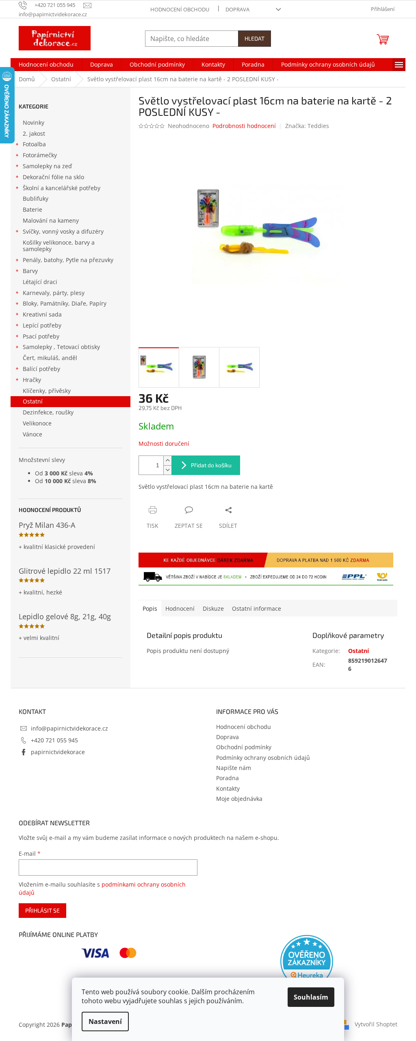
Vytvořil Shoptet (376, 1024)
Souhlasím (311, 997)
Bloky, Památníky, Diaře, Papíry (64, 303)
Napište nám (233, 768)
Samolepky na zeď (47, 166)
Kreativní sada (42, 314)
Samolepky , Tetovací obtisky (61, 347)
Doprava (237, 9)
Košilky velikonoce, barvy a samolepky (59, 246)
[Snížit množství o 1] (167, 470)
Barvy (30, 271)
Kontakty (228, 788)
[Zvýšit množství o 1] (167, 460)
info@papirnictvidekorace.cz (69, 728)
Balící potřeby (41, 369)
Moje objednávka (239, 798)
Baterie (32, 209)
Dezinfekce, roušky (48, 412)
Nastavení (105, 1021)
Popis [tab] (150, 608)
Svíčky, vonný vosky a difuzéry (63, 231)
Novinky (33, 122)
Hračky (32, 380)
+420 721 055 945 (54, 740)
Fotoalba (34, 144)
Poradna (227, 778)
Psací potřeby (41, 336)
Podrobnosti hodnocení (244, 126)
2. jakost (34, 133)
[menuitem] (46, 64)
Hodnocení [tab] (180, 608)
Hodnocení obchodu (179, 9)
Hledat (254, 38)
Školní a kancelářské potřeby (61, 188)
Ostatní (33, 401)
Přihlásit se (42, 910)
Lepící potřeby (42, 325)
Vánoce (32, 434)
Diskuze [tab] (213, 608)
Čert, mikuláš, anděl (50, 358)
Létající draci (40, 282)
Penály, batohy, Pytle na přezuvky (68, 260)
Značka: (307, 126)
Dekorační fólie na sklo (53, 177)
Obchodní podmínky (243, 747)
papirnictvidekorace (58, 752)
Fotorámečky (40, 155)
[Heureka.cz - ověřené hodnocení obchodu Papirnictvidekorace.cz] (306, 961)
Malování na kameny (51, 220)
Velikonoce (37, 423)
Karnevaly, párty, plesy (53, 293)
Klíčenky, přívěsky (47, 391)
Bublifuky (35, 198)
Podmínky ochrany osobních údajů (263, 757)
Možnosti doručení (164, 443)
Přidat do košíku (211, 465)
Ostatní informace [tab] (256, 608)
